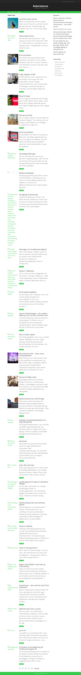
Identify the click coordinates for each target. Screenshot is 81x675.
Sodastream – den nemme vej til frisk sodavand (34, 586)
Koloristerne (40, 6)
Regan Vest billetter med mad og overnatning (32, 565)
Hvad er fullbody (25, 526)
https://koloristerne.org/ (62, 29)
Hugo (67, 1)
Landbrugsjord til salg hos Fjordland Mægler (33, 483)
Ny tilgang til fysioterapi (28, 195)
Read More (21, 31)
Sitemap (72, 1)
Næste (37, 668)
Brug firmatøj (24, 96)
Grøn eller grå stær (26, 465)
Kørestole (23, 441)
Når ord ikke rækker (27, 335)
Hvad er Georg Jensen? (28, 548)
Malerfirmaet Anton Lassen (30, 609)
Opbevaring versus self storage (31, 399)
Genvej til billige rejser (28, 377)
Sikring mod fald (25, 115)
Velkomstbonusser (26, 36)
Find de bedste (25, 55)
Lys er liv (22, 630)
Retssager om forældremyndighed (33, 249)
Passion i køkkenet (26, 271)
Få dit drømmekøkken (28, 292)
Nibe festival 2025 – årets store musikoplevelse (31, 355)
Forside (63, 1)
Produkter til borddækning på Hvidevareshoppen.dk (31, 648)
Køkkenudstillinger (26, 173)
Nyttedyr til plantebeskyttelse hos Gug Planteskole (32, 421)
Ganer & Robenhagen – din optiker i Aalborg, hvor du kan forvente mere (33, 314)
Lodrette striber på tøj (28, 19)
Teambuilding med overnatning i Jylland (32, 504)
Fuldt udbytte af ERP (27, 74)
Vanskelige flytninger (27, 154)
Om (69, 1)
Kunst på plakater (26, 132)
